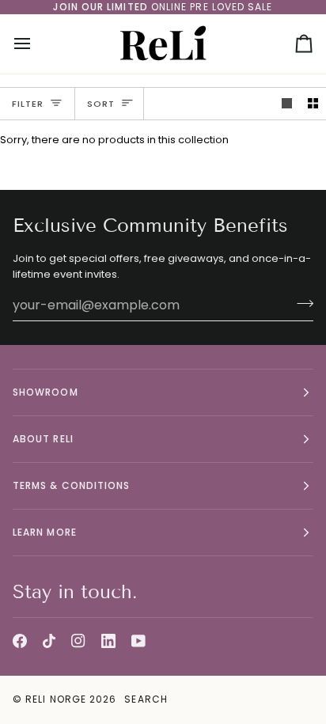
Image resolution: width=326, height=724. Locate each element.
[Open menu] (36, 44)
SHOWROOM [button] (45, 392)
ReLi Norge (55, 699)
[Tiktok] (49, 641)
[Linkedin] (108, 641)
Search (145, 699)
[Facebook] (20, 641)
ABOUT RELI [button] (43, 438)
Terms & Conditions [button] (71, 485)
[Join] (300, 303)
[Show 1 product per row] (287, 104)
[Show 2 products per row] (313, 104)
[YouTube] (138, 641)
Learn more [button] (45, 532)
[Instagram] (78, 641)
